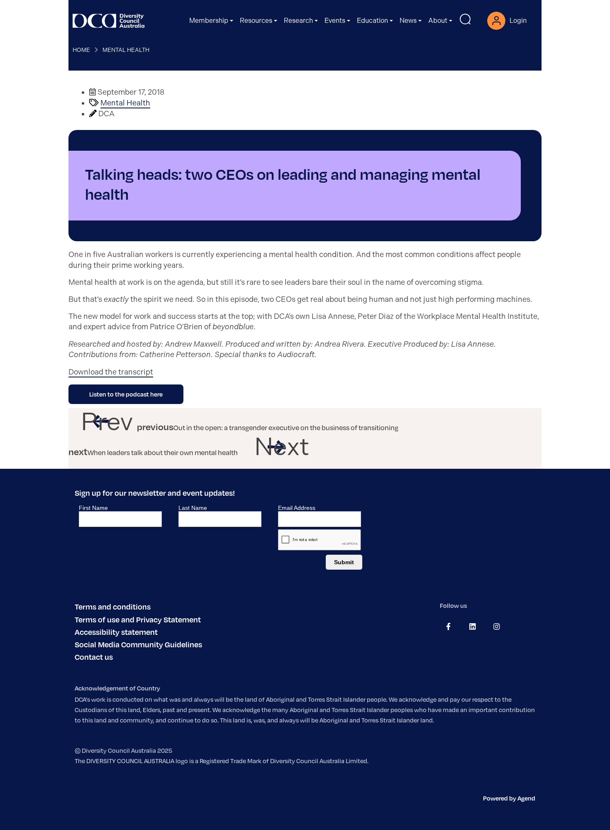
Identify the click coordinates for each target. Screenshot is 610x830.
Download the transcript (110, 372)
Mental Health (125, 50)
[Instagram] (496, 626)
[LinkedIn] (472, 626)
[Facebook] (448, 626)
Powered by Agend (509, 798)
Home (81, 50)
